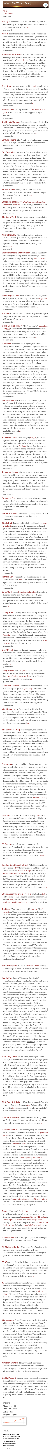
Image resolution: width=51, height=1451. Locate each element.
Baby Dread (7, 650)
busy (42, 855)
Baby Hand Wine (9, 438)
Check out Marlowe (10, 1117)
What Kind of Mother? (12, 202)
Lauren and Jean (9, 513)
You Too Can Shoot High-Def (15, 865)
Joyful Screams (9, 140)
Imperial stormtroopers (20, 1198)
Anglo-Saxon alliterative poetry (16, 902)
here (21, 579)
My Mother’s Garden (11, 1247)
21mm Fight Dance (10, 296)
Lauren (39, 815)
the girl (33, 437)
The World (8, 14)
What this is (7, 1406)
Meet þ (5, 34)
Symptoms (7, 764)
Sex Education (8, 152)
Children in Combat (10, 122)
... (27, 26)
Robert (5, 1211)
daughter (23, 670)
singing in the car (28, 1216)
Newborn (6, 815)
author (5, 1412)
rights (14, 1414)
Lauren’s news (33, 965)
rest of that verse (39, 797)
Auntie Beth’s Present (12, 55)
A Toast (5, 313)
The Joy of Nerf (9, 217)
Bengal (33, 86)
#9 (3, 1283)
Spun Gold (7, 592)
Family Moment (9, 400)
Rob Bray (25, 1211)
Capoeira (43, 298)
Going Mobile (8, 671)
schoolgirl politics (34, 1219)
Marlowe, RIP (8, 110)
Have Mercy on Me (10, 1130)
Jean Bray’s (28, 688)
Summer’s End (8, 498)
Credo (10, 899)
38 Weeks (6, 844)
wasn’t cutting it (24, 870)
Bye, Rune (6, 86)
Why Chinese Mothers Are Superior (24, 203)
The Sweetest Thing (11, 730)
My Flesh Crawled (10, 1363)
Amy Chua (17, 204)
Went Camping (8, 709)
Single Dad (7, 523)
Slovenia (15, 1143)
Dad (28, 1105)
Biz (10, 1409)
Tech (15, 1409)
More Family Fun (9, 966)
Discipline (6, 344)
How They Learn (9, 1057)
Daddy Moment (9, 1237)
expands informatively (32, 1225)
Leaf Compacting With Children (16, 253)
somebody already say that (19, 676)
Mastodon (10, 1449)
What (5, 11)
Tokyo (23, 1143)
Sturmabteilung (41, 1198)
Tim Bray (7, 1431)
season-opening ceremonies (30, 1157)
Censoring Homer (10, 472)
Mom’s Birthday (9, 235)
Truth (5, 1409)
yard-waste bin (40, 258)
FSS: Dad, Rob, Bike (11, 1102)
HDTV (16, 867)
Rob (43, 893)
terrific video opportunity (13, 873)
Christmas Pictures (10, 686)
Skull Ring (7, 634)
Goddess (6, 909)
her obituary (23, 60)
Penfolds (22, 445)
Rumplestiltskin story (27, 591)
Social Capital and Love (12, 1219)
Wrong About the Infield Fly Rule (16, 894)
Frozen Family (8, 189)
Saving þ (6, 22)
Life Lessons (8, 1320)
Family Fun (7, 978)
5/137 (4, 1262)
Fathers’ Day (7, 577)
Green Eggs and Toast (12, 326)
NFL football (42, 1216)
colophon (6, 1414)
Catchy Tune (7, 613)
